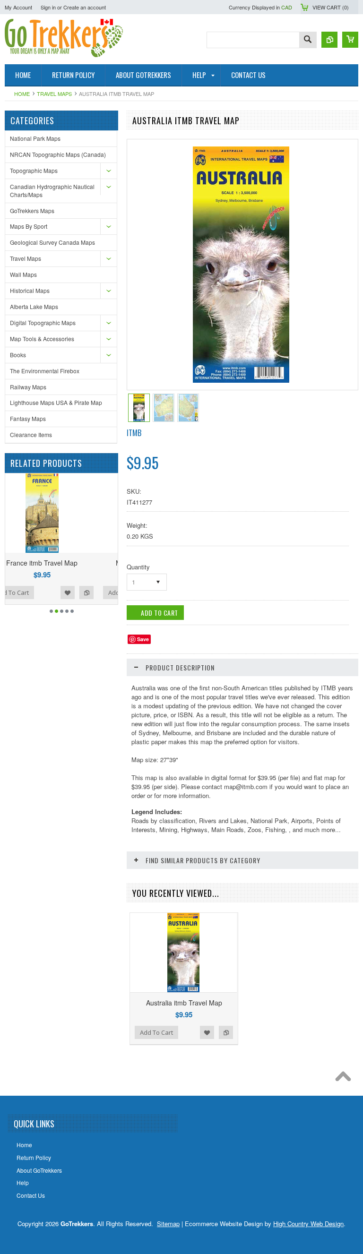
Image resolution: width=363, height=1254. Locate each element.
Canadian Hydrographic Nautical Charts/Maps (52, 190)
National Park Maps (35, 138)
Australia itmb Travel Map (184, 1002)
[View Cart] (350, 40)
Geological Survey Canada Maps (52, 242)
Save (143, 639)
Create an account (84, 7)
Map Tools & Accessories (42, 339)
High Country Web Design (308, 1223)
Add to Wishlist (99, 592)
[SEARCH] (307, 40)
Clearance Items (31, 434)
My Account (18, 7)
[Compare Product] (329, 40)
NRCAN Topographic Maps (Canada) (58, 154)
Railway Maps (28, 387)
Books (18, 355)
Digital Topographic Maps (43, 322)
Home (22, 93)
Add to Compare (226, 1032)
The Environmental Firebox (44, 371)
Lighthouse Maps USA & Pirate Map (56, 402)
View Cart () (330, 7)
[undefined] (241, 380)
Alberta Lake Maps (34, 306)
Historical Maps (30, 290)
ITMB (134, 432)
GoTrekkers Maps (32, 210)
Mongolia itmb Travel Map (73, 562)
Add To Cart (43, 592)
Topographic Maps (34, 170)
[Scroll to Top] (345, 1078)
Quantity (138, 566)
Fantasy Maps (28, 418)
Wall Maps (23, 274)
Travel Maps (54, 93)
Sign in (48, 7)
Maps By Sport (28, 226)
